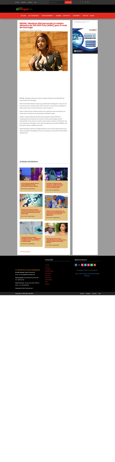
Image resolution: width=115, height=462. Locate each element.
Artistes (66, 15)
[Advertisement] (66, 8)
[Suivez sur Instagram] (85, 2)
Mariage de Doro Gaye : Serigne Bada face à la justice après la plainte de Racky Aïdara (56, 240)
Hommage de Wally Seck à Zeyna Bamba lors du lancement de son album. (30, 185)
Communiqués (48, 279)
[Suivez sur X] (83, 2)
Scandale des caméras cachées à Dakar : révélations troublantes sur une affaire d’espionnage (31, 239)
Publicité (47, 284)
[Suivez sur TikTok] (88, 265)
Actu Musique (33, 15)
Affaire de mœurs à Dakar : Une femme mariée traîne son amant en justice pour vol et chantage (31, 212)
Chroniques (48, 269)
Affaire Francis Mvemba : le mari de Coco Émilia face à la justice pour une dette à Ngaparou (56, 213)
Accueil (17, 2)
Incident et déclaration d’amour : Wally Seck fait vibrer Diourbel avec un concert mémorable (54, 185)
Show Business (47, 15)
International (48, 277)
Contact (30, 2)
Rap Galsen (48, 275)
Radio (92, 15)
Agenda (58, 15)
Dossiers (76, 15)
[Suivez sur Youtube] (88, 2)
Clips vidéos (48, 273)
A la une (47, 267)
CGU (35, 2)
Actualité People (38, 30)
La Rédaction (24, 30)
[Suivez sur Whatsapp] (91, 265)
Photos (85, 15)
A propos (23, 2)
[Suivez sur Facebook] (80, 2)
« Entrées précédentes (25, 251)
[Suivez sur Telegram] (85, 265)
